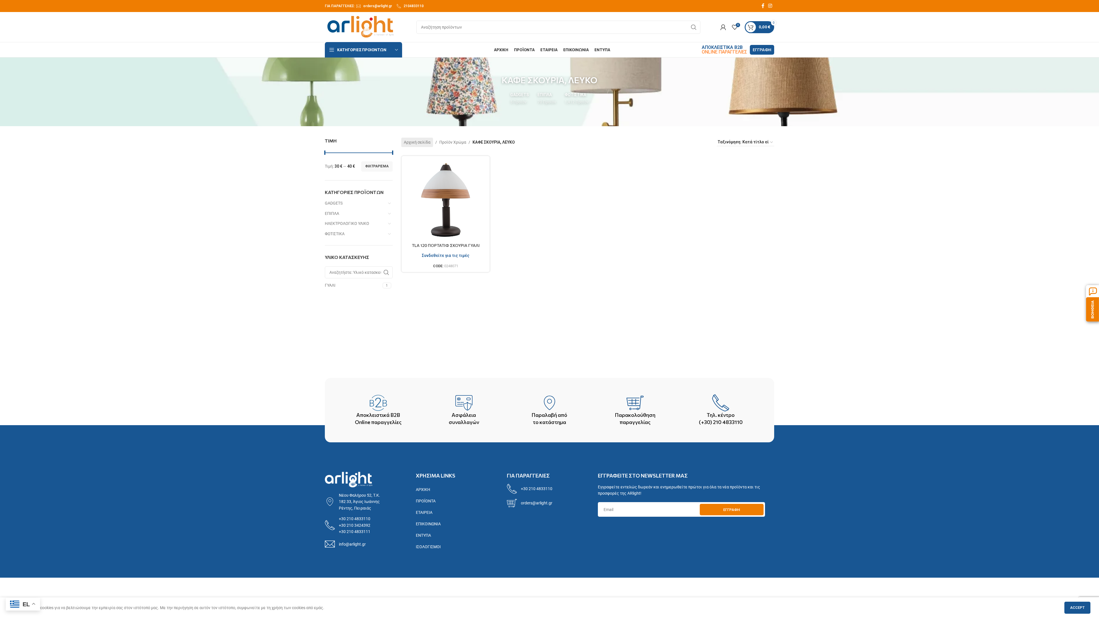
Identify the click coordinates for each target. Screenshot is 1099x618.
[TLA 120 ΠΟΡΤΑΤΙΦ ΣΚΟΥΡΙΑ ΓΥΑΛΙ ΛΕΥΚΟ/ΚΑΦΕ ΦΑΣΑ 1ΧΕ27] (446, 200)
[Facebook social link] (763, 5)
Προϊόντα (426, 501)
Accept (1077, 607)
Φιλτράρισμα (377, 166)
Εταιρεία (424, 512)
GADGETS (334, 203)
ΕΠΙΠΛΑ (332, 213)
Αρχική (423, 489)
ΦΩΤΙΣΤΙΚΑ (335, 233)
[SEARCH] (693, 27)
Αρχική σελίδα (417, 142)
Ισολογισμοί (428, 546)
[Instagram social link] (770, 5)
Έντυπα (423, 535)
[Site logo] (360, 26)
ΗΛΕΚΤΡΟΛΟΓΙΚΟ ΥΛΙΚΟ (347, 223)
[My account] (723, 27)
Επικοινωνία (428, 524)
